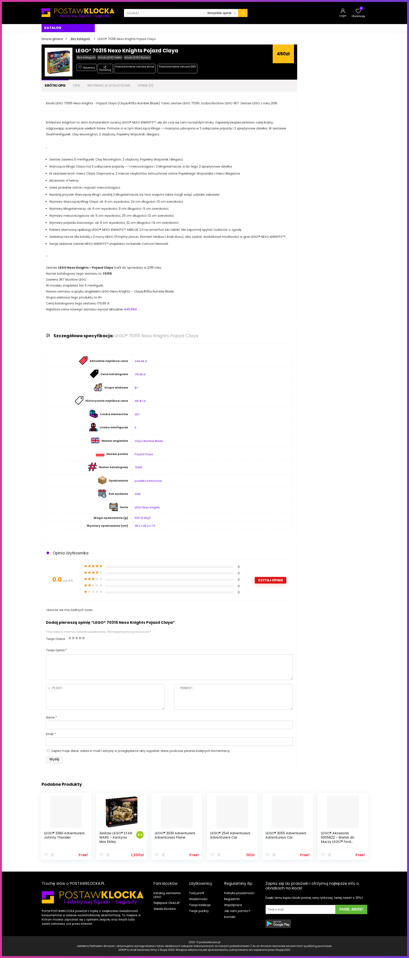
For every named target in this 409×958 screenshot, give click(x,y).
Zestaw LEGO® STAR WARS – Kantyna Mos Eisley (115, 837)
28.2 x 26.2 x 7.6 (145, 526)
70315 (138, 467)
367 (137, 414)
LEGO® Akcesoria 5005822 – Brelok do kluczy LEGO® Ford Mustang (337, 839)
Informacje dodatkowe (108, 85)
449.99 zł (141, 361)
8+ (136, 388)
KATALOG (52, 27)
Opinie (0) (146, 85)
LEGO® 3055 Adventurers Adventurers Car (285, 835)
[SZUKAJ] (243, 13)
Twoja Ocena (55, 639)
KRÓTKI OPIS (55, 85)
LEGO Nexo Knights (147, 507)
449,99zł (130, 309)
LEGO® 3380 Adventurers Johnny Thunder (64, 835)
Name (51, 718)
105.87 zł (140, 401)
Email (51, 734)
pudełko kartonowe (148, 481)
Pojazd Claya (144, 454)
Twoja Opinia (56, 650)
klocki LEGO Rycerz (137, 57)
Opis (76, 85)
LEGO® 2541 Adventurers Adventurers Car (230, 835)
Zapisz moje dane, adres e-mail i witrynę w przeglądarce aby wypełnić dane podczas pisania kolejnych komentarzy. (140, 751)
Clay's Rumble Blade (149, 441)
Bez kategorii (80, 39)
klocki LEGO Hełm (110, 57)
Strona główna (52, 39)
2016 (138, 494)
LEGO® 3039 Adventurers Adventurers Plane (175, 835)
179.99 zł (140, 374)
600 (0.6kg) (142, 518)
